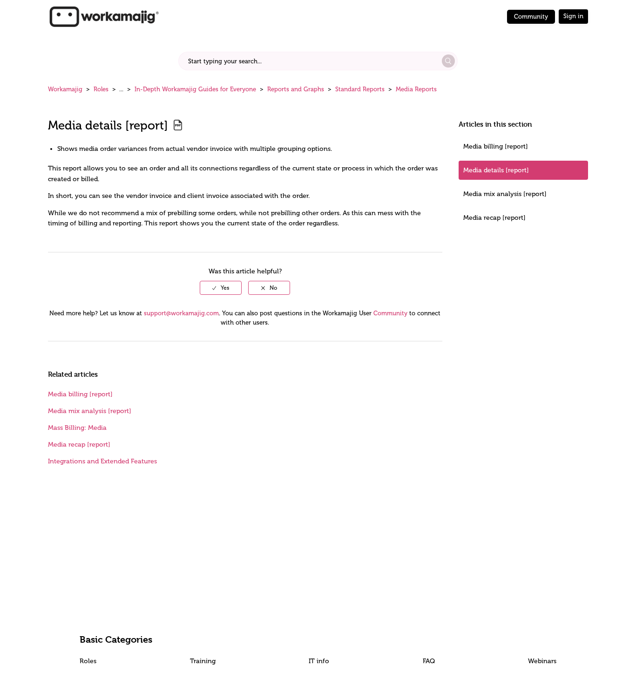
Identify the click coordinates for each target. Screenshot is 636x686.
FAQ (429, 661)
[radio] (221, 288)
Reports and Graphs (295, 89)
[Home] (104, 16)
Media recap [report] (494, 218)
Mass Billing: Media (77, 428)
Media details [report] (496, 170)
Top (330, 665)
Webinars (542, 661)
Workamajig (65, 89)
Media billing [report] (495, 146)
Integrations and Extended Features (102, 461)
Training (203, 661)
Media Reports (416, 89)
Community (531, 16)
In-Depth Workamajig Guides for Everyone (195, 89)
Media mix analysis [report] (505, 194)
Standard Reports (360, 89)
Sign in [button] (573, 16)
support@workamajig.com (181, 313)
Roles (101, 89)
